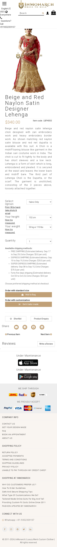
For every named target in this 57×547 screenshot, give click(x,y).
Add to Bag (30, 294)
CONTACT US (8, 424)
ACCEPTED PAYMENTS (13, 456)
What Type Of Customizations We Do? (20, 495)
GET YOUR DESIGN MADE (14, 427)
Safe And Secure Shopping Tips (17, 492)
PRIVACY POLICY (10, 467)
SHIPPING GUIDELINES (13, 463)
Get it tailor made (30, 304)
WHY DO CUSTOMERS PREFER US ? (19, 484)
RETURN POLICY (10, 452)
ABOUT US (7, 438)
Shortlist (17, 319)
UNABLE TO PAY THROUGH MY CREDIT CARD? (24, 470)
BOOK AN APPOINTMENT (14, 434)
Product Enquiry (41, 319)
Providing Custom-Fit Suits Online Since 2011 (24, 502)
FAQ (4, 431)
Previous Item (13, 334)
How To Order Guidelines (14, 488)
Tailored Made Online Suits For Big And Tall (23, 499)
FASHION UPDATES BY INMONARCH (19, 506)
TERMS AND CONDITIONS (14, 459)
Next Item (45, 334)
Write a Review (46, 344)
